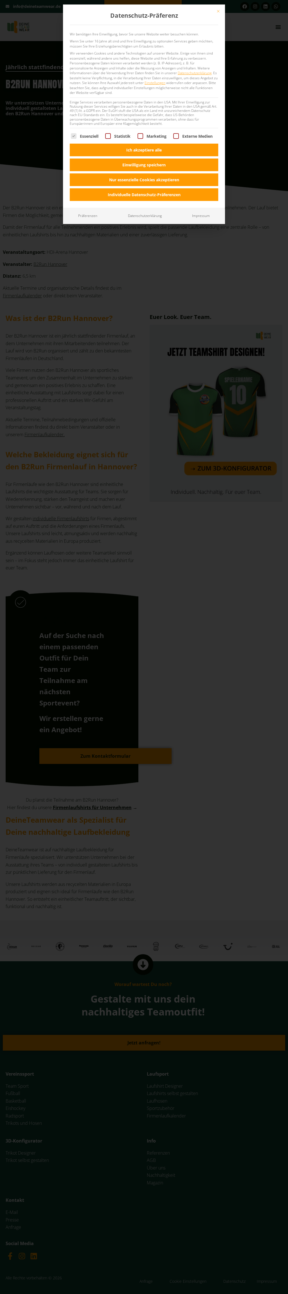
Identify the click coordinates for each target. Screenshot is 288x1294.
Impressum (201, 215)
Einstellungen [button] (155, 82)
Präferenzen (87, 215)
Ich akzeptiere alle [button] (144, 150)
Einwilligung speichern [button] (144, 165)
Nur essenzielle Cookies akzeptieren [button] (144, 179)
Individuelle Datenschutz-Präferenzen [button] (144, 194)
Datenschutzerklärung (195, 73)
